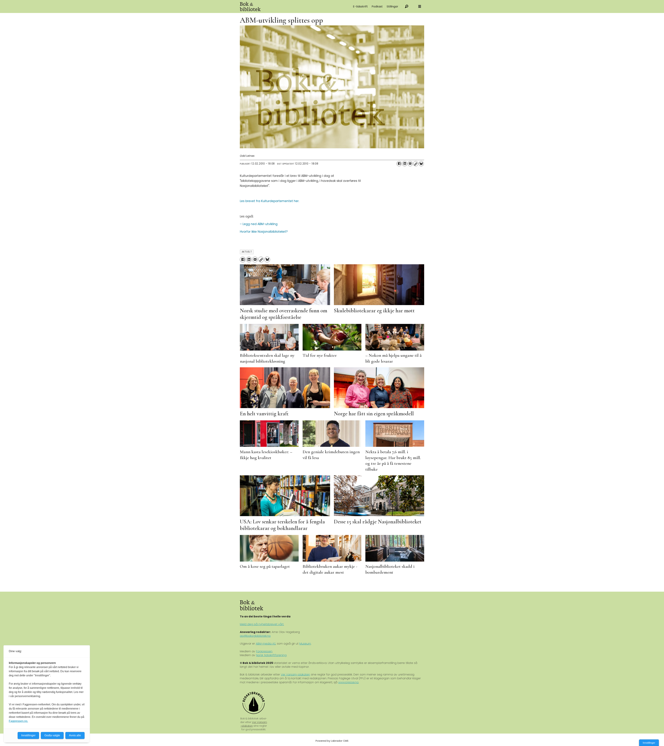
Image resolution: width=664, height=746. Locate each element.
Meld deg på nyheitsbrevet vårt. (262, 624)
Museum (305, 644)
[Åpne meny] (419, 6)
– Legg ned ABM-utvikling (259, 224)
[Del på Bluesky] (421, 163)
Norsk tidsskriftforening (271, 655)
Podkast (377, 6)
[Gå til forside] (279, 6)
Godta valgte (52, 735)
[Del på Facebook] (399, 163)
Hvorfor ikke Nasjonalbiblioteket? (264, 232)
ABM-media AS (266, 644)
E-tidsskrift (360, 6)
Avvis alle (75, 735)
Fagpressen (264, 651)
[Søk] (406, 6)
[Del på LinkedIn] (404, 163)
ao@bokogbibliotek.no (255, 636)
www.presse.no (348, 682)
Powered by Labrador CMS (332, 741)
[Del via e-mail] (410, 163)
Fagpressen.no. (18, 721)
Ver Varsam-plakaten (295, 675)
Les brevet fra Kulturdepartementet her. (269, 201)
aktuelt (247, 251)
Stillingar (392, 6)
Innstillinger (649, 742)
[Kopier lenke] (415, 163)
